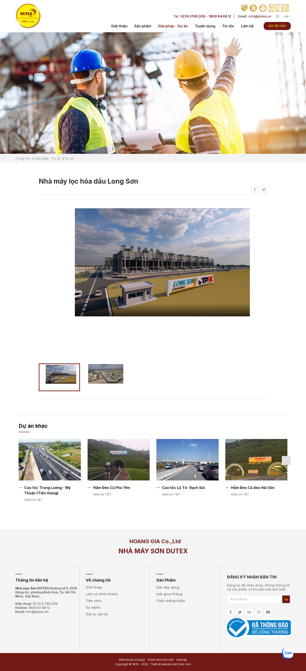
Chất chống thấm (170, 601)
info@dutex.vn (259, 16)
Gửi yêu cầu (277, 26)
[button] (286, 460)
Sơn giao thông (169, 594)
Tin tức (228, 26)
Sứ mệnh (93, 607)
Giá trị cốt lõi (97, 614)
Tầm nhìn (94, 601)
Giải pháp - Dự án (173, 26)
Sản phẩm (142, 26)
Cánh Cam (184, 664)
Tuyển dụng (205, 26)
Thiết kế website (161, 664)
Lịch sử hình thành (102, 594)
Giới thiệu (119, 26)
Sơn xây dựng (167, 587)
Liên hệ (247, 26)
